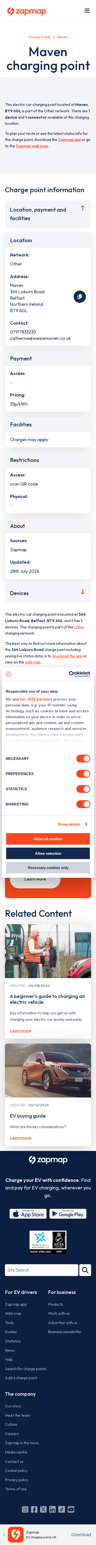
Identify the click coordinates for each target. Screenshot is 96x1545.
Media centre (16, 1452)
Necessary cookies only (48, 868)
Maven (62, 37)
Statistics (13, 1341)
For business (62, 1292)
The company (20, 1394)
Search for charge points (25, 1368)
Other (79, 627)
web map (33, 662)
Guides (11, 1331)
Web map (13, 1313)
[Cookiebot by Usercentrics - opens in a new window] (69, 674)
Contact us (14, 1461)
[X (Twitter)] (43, 1509)
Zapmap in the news (22, 1442)
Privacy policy (16, 1479)
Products (55, 1304)
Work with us (59, 1313)
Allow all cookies (48, 839)
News (10, 1350)
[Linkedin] (52, 1509)
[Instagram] (25, 1509)
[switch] (83, 774)
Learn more (35, 879)
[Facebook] (34, 1509)
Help (9, 1359)
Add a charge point (21, 1377)
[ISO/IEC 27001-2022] (48, 1242)
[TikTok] (61, 1509)
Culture (11, 1424)
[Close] (3, 1534)
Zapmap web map (32, 145)
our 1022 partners (36, 699)
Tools (9, 1322)
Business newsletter (64, 1331)
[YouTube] (71, 1509)
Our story (13, 1406)
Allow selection (48, 853)
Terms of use (16, 1488)
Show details (69, 824)
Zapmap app (69, 139)
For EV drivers (21, 1292)
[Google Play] (67, 1214)
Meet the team (17, 1415)
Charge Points (39, 37)
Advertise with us (62, 1322)
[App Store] (28, 1214)
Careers (12, 1433)
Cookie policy (16, 1470)
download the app (67, 655)
